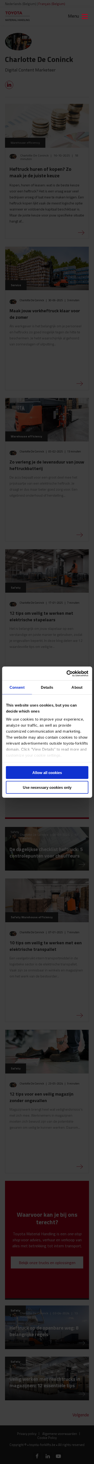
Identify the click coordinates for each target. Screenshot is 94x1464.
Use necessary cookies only (47, 787)
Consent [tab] (17, 687)
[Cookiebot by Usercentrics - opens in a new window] (67, 673)
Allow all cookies (47, 772)
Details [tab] (47, 687)
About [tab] (76, 687)
